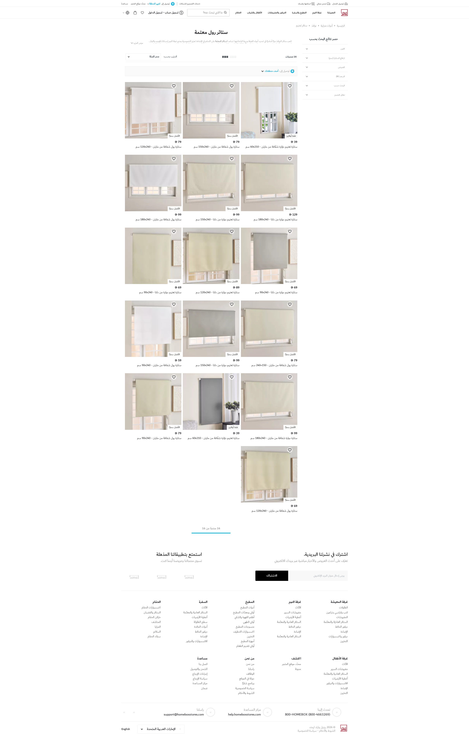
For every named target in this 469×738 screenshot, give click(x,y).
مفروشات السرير (292, 612)
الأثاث (298, 607)
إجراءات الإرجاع (200, 674)
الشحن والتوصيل (198, 669)
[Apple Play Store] (189, 577)
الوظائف (250, 674)
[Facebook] (134, 712)
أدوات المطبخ (247, 607)
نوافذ (314, 26)
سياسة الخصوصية (244, 688)
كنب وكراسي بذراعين (337, 612)
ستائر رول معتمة (211, 32)
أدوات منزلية (327, 26)
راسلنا (251, 669)
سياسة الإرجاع (200, 678)
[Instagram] (124, 712)
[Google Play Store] (161, 577)
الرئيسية (341, 26)
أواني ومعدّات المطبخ (243, 612)
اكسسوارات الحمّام (151, 607)
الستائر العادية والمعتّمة (289, 622)
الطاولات (343, 607)
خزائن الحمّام (154, 617)
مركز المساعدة (200, 683)
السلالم (157, 632)
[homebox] (343, 12)
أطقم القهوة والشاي (244, 617)
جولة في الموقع (246, 678)
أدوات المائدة (200, 627)
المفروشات (342, 617)
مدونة (298, 669)
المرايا (158, 627)
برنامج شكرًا (248, 683)
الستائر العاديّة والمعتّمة (336, 622)
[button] (142, 12)
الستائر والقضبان (152, 612)
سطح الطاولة (200, 622)
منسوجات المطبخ (245, 627)
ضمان (204, 688)
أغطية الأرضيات (293, 617)
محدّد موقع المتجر (291, 664)
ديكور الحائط (341, 627)
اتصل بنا (203, 664)
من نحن (250, 664)
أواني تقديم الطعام (245, 646)
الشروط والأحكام (246, 693)
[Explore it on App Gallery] (134, 577)
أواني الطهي (248, 622)
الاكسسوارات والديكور (196, 641)
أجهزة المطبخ (247, 641)
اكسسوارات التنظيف (243, 632)
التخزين (344, 641)
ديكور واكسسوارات (338, 636)
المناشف (156, 622)
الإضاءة (344, 632)
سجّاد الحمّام (154, 636)
